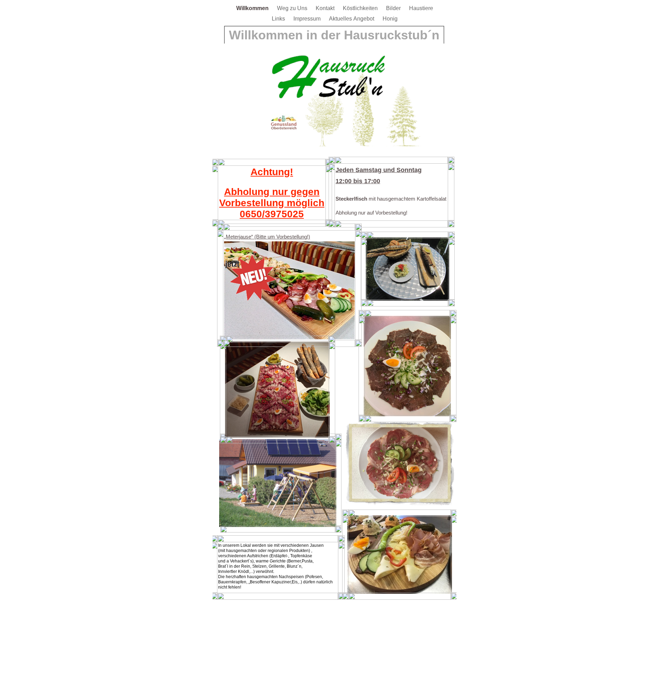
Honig (390, 19)
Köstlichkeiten (361, 8)
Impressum (307, 19)
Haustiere (421, 8)
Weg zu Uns (293, 8)
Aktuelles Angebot (352, 19)
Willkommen (253, 8)
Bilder (394, 8)
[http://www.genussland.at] (283, 129)
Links (279, 19)
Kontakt (326, 8)
